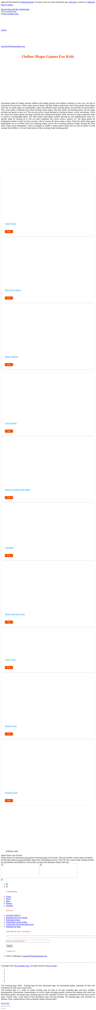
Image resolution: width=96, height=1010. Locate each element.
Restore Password (8, 9)
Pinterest (84, 19)
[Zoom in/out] (9, 1006)
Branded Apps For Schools (16, 918)
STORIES (45, 19)
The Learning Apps (21, 966)
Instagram (10, 24)
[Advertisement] (48, 82)
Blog (8, 901)
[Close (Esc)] (2, 1006)
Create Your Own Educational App (20, 924)
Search (44, 24)
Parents (9, 903)
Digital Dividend (20, 2)
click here (66, 2)
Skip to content (7, 5)
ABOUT (55, 19)
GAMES (34, 19)
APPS (9, 19)
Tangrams (9, 548)
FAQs (8, 899)
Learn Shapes (11, 423)
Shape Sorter (10, 224)
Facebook (36, 24)
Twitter (27, 24)
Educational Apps (13, 920)
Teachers (9, 906)
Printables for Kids (13, 927)
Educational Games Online (16, 922)
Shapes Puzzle (11, 726)
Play (8, 232)
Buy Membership (22, 9)
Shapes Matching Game (15, 614)
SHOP (74, 19)
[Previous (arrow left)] (2, 1008)
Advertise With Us (13, 915)
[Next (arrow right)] (5, 1008)
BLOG (64, 19)
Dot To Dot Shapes (13, 290)
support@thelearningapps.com (13, 46)
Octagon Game (11, 793)
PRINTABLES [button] (21, 19)
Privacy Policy (51, 966)
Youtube (20, 24)
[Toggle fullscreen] (7, 1006)
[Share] (5, 1006)
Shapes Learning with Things (17, 490)
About (8, 896)
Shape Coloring (11, 357)
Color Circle (10, 660)
